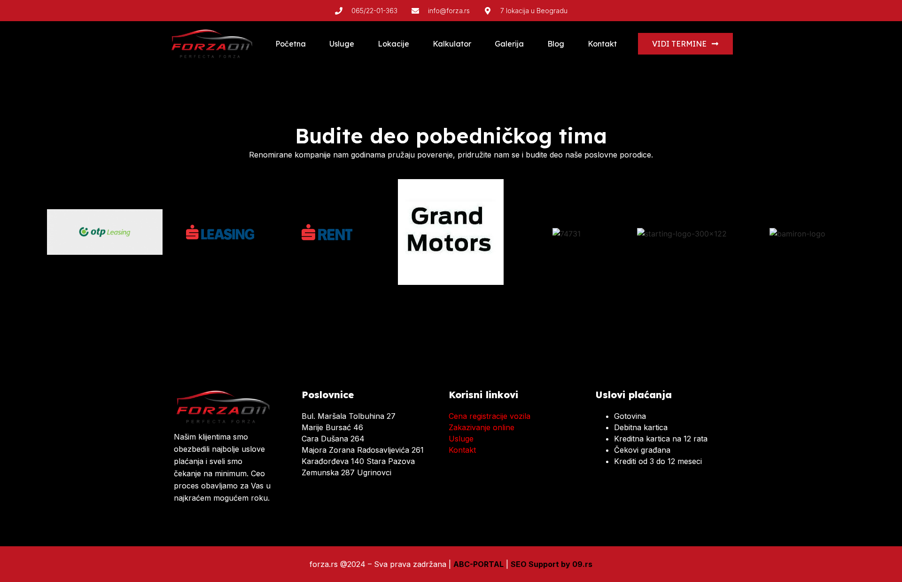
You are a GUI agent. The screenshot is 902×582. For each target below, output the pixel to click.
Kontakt (602, 43)
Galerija (509, 43)
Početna (290, 43)
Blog (555, 43)
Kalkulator (452, 43)
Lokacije (393, 43)
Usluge (341, 43)
